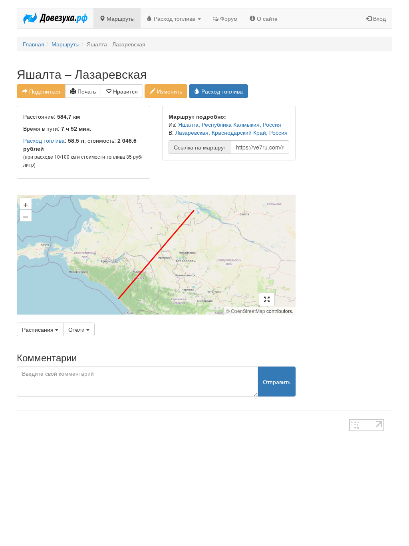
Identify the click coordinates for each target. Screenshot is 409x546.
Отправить (276, 382)
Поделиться (44, 91)
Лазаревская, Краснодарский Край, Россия (231, 132)
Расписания (38, 329)
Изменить (168, 91)
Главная (33, 44)
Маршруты (120, 18)
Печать (86, 91)
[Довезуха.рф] (55, 18)
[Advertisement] (350, 187)
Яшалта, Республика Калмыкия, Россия (229, 124)
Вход (378, 18)
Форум (228, 18)
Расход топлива (174, 18)
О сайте (266, 18)
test (182, 423)
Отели (77, 329)
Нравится (124, 91)
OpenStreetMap (248, 310)
